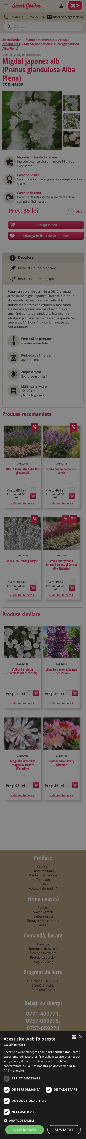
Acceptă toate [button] (25, 1130)
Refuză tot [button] (64, 1130)
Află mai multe (14, 1071)
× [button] (80, 1037)
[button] (43, 1120)
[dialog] (43, 1085)
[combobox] (74, 1037)
